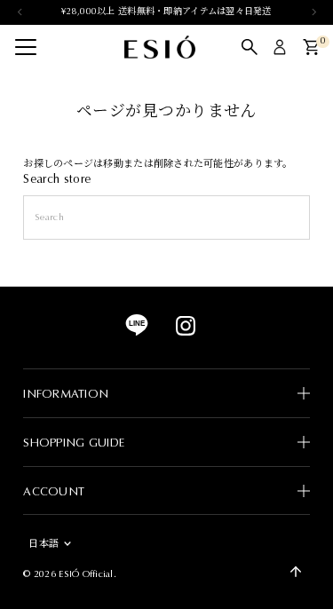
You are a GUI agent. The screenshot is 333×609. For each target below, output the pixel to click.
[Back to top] (295, 571)
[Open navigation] (26, 47)
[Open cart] (311, 47)
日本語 (43, 544)
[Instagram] (185, 333)
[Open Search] (250, 47)
